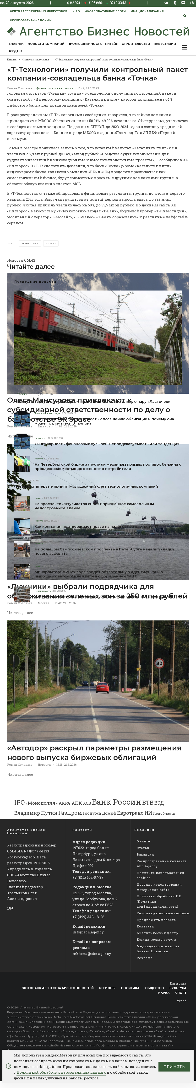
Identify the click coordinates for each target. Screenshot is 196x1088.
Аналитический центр (157, 933)
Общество (154, 988)
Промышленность (85, 44)
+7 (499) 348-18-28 (88, 916)
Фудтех (15, 51)
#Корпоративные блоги (105, 11)
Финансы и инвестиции (55, 88)
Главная (16, 44)
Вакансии (145, 854)
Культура (177, 988)
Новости (20, 394)
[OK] (175, 3)
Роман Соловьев (19, 88)
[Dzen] (183, 3)
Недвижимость (43, 591)
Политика (130, 988)
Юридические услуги (157, 939)
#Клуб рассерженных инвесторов (38, 11)
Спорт (180, 993)
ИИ (148, 812)
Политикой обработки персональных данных (61, 1072)
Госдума (92, 813)
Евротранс (130, 813)
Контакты (145, 926)
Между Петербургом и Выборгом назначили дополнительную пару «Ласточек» (92, 401)
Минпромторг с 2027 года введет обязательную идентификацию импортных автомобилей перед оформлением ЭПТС (99, 574)
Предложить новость (156, 920)
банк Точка (30, 243)
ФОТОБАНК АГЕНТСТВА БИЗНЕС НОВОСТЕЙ (58, 988)
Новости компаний (46, 44)
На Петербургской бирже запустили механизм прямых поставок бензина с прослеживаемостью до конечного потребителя (108, 466)
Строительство (136, 44)
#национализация (147, 11)
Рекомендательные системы (163, 913)
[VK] (166, 3)
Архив (181, 1000)
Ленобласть (164, 813)
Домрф (109, 813)
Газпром (70, 812)
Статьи (143, 848)
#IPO (76, 11)
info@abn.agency (88, 932)
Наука (164, 993)
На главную (41, 438)
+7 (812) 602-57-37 (87, 877)
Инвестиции (164, 44)
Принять (174, 1066)
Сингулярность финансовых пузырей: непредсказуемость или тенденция (107, 444)
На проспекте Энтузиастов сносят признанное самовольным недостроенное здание (94, 506)
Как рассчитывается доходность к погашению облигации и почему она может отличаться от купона (104, 421)
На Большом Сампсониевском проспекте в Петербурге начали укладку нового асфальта (104, 551)
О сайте (143, 841)
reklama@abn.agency (91, 953)
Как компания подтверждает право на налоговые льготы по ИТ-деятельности (97, 528)
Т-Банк (51, 243)
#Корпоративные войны (31, 20)
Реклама (144, 958)
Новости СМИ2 (21, 260)
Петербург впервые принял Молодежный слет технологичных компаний (86, 486)
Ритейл (111, 44)
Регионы (107, 988)
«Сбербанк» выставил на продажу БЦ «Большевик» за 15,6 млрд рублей (104, 597)
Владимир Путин (35, 813)
